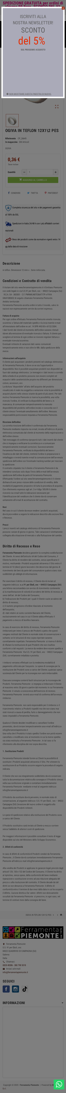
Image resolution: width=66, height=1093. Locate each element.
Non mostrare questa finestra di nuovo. (30, 94)
